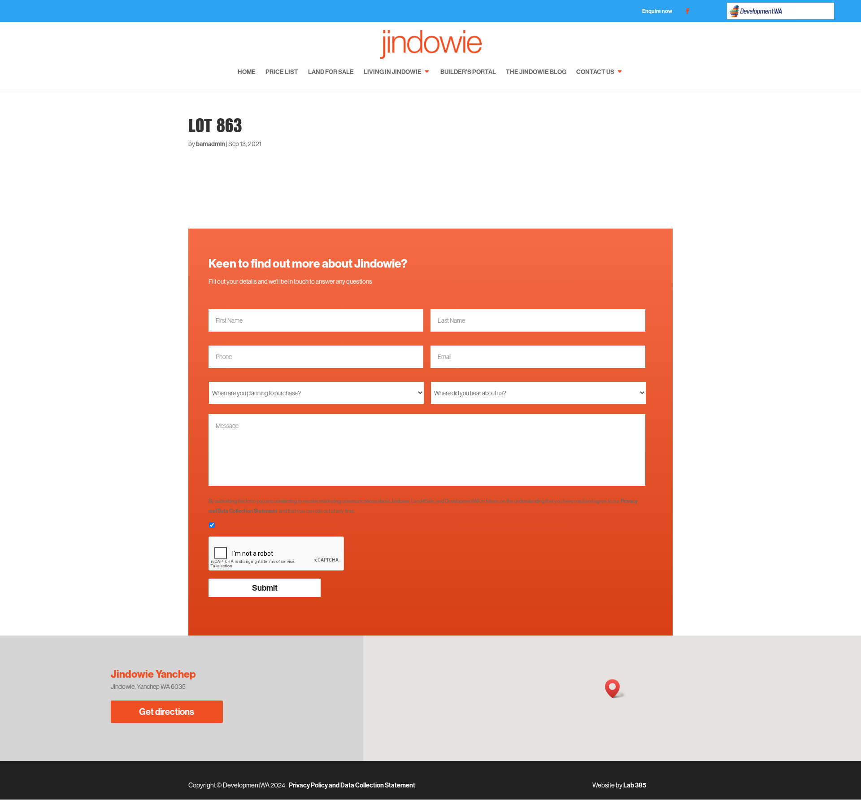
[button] (615, 688)
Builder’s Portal (468, 72)
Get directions (166, 711)
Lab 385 (634, 785)
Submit (265, 588)
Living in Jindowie (393, 72)
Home (247, 72)
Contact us (595, 72)
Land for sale (331, 72)
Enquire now (657, 11)
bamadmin (210, 144)
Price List (281, 72)
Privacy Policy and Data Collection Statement (352, 785)
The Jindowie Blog (536, 72)
